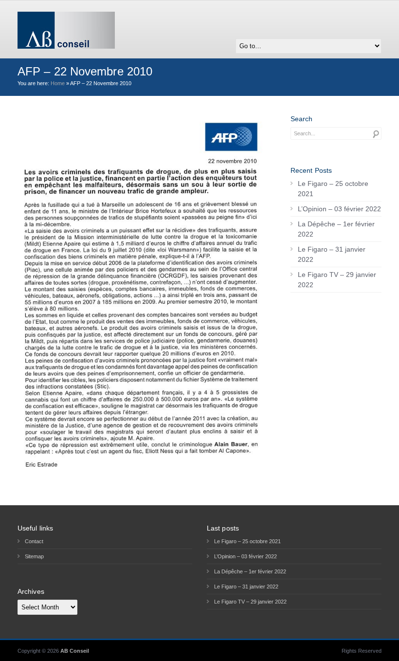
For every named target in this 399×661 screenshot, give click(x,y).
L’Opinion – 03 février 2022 (339, 209)
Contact (34, 541)
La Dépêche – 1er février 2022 (336, 229)
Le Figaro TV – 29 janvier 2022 (337, 280)
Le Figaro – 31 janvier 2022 (331, 254)
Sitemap (34, 556)
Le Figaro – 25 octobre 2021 (333, 189)
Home (58, 83)
